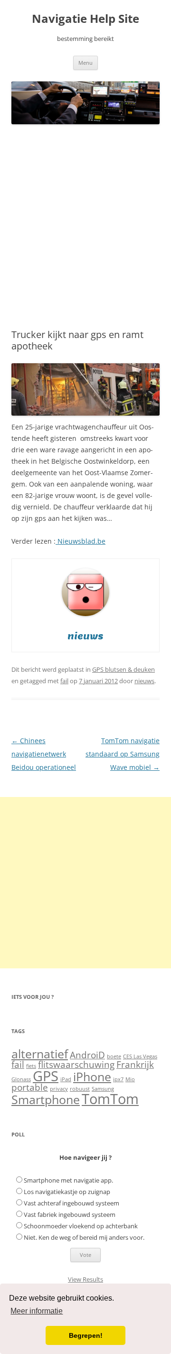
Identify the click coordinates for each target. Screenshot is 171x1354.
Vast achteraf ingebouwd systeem (71, 1203)
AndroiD (87, 1055)
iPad (65, 1079)
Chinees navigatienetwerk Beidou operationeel (43, 754)
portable (29, 1087)
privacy (59, 1088)
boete (114, 1056)
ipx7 (118, 1079)
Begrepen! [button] (86, 1335)
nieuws (144, 681)
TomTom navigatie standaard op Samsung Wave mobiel (123, 754)
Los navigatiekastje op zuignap (67, 1191)
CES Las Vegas (140, 1056)
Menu (85, 62)
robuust (80, 1088)
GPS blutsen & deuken (123, 669)
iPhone (92, 1077)
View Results (85, 1279)
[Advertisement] (85, 227)
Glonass (21, 1079)
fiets (31, 1066)
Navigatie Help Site (85, 18)
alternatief (39, 1054)
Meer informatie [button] (36, 1311)
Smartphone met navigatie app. (68, 1180)
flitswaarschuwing (76, 1064)
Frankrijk (135, 1064)
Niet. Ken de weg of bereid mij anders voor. (84, 1237)
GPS (45, 1075)
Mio (130, 1079)
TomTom (110, 1098)
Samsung (103, 1088)
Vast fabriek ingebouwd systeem (69, 1214)
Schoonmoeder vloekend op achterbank (81, 1226)
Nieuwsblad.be (80, 541)
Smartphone (45, 1099)
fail (64, 681)
